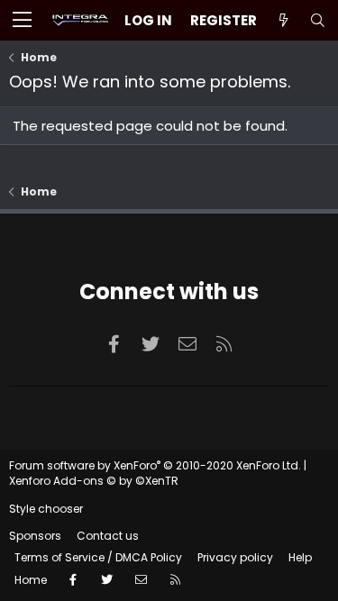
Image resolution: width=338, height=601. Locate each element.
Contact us (108, 535)
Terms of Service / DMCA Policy (98, 557)
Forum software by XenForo (155, 465)
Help (300, 557)
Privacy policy (235, 557)
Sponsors (35, 535)
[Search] (317, 20)
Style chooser (46, 508)
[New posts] (283, 20)
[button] (22, 21)
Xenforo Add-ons (93, 480)
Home (30, 579)
